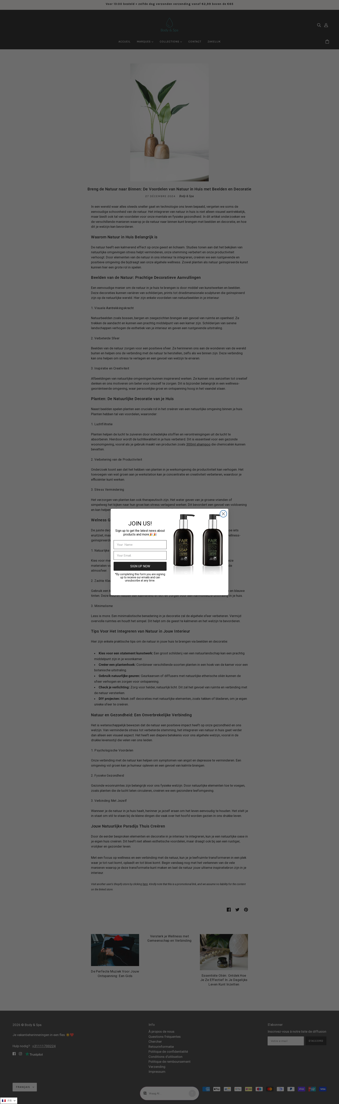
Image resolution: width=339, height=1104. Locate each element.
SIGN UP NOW (140, 566)
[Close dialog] (223, 513)
